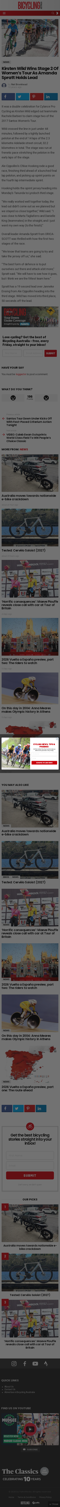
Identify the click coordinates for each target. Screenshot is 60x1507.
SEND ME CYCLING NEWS (44, 763)
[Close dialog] (57, 739)
